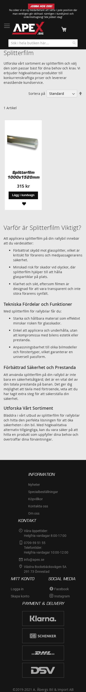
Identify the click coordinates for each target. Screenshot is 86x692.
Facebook (61, 589)
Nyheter (34, 485)
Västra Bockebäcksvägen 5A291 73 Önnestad (45, 569)
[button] (23, 203)
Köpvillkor (35, 499)
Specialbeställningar (43, 492)
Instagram (62, 596)
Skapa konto (20, 596)
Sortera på (36, 93)
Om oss (33, 513)
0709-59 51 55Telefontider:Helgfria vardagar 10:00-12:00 (46, 547)
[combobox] (43, 43)
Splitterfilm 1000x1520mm (23, 175)
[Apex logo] (28, 28)
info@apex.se (34, 560)
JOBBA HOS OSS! (41, 6)
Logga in (17, 589)
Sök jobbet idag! (53, 17)
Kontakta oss (38, 506)
